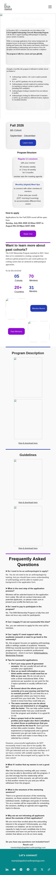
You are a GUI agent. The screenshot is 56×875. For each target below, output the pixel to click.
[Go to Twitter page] (42, 869)
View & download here (28, 443)
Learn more (28, 143)
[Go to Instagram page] (35, 869)
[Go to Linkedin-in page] (7, 869)
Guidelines (39, 113)
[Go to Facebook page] (28, 869)
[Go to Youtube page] (14, 869)
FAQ (48, 113)
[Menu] (50, 7)
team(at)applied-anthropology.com (28, 861)
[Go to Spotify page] (21, 869)
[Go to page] (49, 869)
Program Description (23, 113)
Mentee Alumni (38, 308)
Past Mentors (16, 331)
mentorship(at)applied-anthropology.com (28, 847)
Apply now (28, 234)
